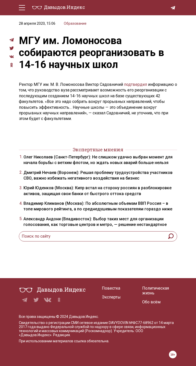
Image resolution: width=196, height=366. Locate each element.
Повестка (111, 288)
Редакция (61, 335)
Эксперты (111, 297)
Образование (75, 23)
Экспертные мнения (98, 149)
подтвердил (135, 84)
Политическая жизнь (155, 290)
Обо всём (151, 302)
